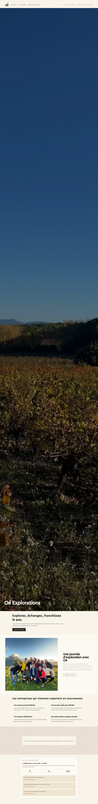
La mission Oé (22, 4)
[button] (14, 4)
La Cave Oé (14, 4)
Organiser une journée (19, 629)
